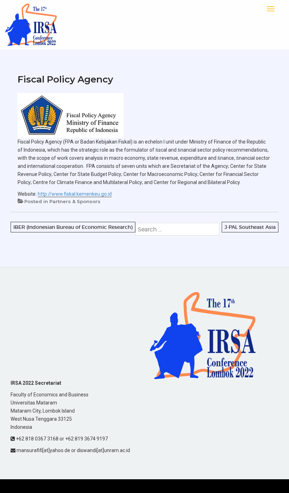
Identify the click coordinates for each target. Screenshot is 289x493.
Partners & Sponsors (74, 201)
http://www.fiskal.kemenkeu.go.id (75, 194)
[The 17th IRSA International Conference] (31, 24)
